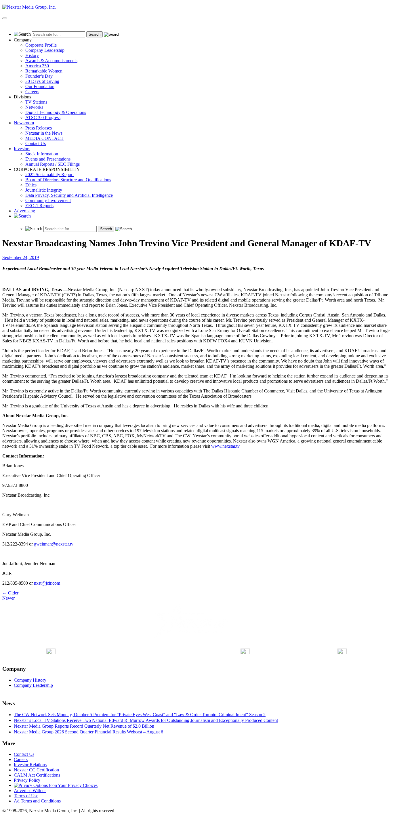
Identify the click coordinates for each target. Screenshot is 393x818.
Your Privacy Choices (77, 785)
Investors (22, 148)
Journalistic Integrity (43, 190)
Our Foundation (39, 86)
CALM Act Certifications (37, 775)
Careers (32, 91)
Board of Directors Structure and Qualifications (68, 179)
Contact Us (35, 143)
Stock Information (41, 153)
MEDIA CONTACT (44, 138)
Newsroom (24, 122)
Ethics (31, 184)
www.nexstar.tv (225, 446)
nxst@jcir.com (47, 583)
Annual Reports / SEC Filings (52, 164)
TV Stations (36, 102)
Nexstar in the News (43, 133)
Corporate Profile (41, 45)
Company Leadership (44, 50)
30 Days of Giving (42, 81)
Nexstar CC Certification (36, 769)
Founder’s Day (39, 76)
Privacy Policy (27, 780)
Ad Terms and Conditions (37, 800)
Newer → (11, 598)
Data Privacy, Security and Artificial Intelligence (69, 195)
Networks (34, 107)
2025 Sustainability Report (49, 174)
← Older (10, 592)
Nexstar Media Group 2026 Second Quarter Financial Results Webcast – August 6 (88, 731)
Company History (30, 680)
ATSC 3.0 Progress (42, 117)
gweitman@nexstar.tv (53, 543)
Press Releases (38, 127)
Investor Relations (30, 764)
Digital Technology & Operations (55, 112)
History (32, 55)
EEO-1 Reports (39, 205)
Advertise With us (30, 790)
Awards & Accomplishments (51, 60)
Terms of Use (26, 795)
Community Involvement (48, 200)
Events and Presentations (47, 159)
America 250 (37, 65)
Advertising (24, 210)
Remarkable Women (43, 70)
